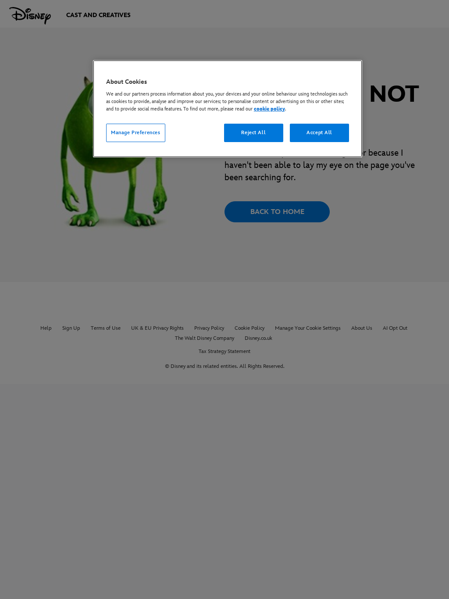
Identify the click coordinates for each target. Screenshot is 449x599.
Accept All (319, 132)
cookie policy (269, 109)
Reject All (253, 132)
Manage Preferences (135, 132)
